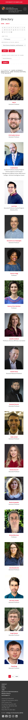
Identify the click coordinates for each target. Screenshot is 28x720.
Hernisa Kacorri (14, 469)
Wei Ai (14, 102)
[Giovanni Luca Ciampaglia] (14, 227)
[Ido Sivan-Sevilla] (14, 586)
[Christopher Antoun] (14, 121)
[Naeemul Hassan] (14, 390)
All (11, 32)
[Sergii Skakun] (14, 619)
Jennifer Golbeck (14, 339)
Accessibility (6, 695)
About (8, 23)
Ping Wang (14, 666)
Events (4, 688)
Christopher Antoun (14, 135)
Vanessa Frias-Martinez (14, 306)
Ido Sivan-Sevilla (14, 600)
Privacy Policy (6, 693)
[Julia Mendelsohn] (14, 554)
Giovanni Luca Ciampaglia (14, 240)
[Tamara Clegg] (14, 259)
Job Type (5, 36)
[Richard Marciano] (14, 521)
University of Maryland (14, 2)
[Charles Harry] (14, 357)
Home (2, 23)
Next (17, 676)
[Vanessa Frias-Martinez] (14, 292)
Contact (4, 684)
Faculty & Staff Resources (10, 691)
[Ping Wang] (14, 652)
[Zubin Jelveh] (14, 423)
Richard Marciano (14, 535)
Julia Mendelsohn (14, 568)
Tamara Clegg (14, 273)
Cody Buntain (14, 168)
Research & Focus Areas (10, 42)
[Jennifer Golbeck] (14, 325)
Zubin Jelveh (14, 437)
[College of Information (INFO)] (11, 9)
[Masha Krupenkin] (14, 488)
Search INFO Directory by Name (13, 55)
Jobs (3, 690)
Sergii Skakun (14, 633)
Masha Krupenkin (14, 502)
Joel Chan (14, 206)
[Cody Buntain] (14, 154)
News (3, 686)
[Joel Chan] (14, 192)
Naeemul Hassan (14, 404)
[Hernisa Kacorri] (14, 456)
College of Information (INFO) (14, 713)
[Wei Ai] (14, 88)
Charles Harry (14, 371)
